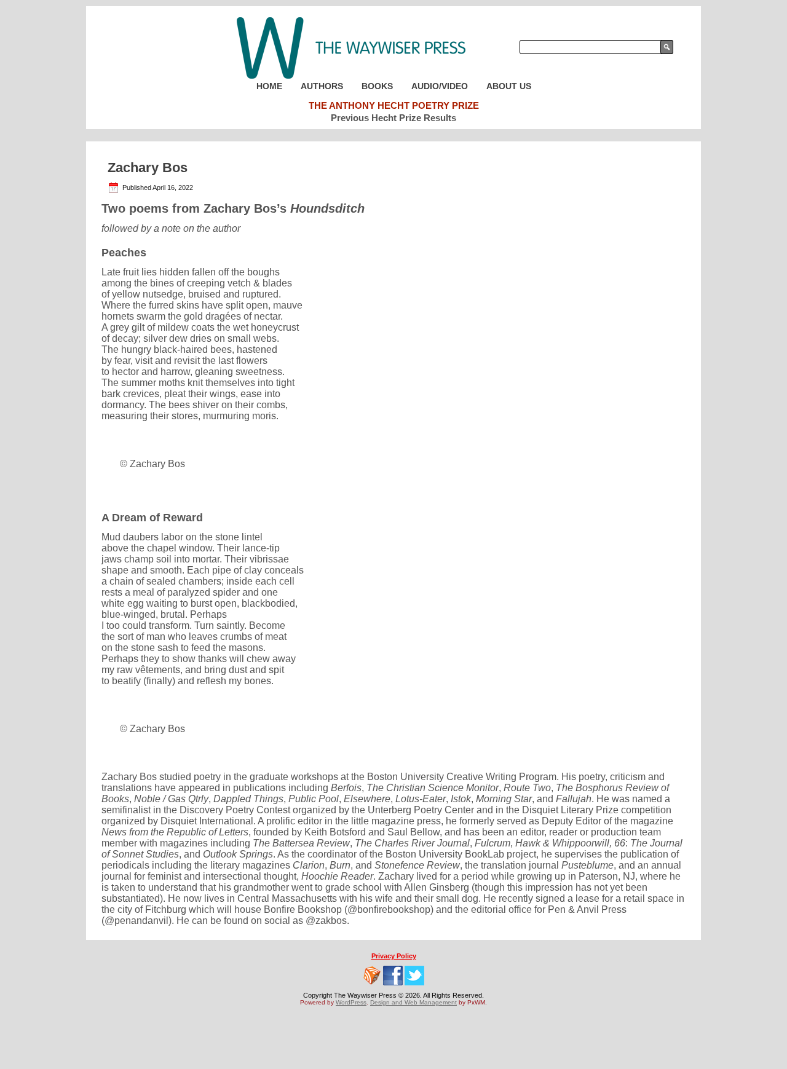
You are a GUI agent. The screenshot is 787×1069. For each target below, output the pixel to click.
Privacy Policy (393, 956)
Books (377, 86)
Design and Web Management (413, 1002)
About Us (508, 86)
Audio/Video (439, 86)
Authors (322, 86)
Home (269, 86)
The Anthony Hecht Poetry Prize (394, 105)
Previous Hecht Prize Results (393, 117)
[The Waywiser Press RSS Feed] (372, 975)
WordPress (351, 1002)
